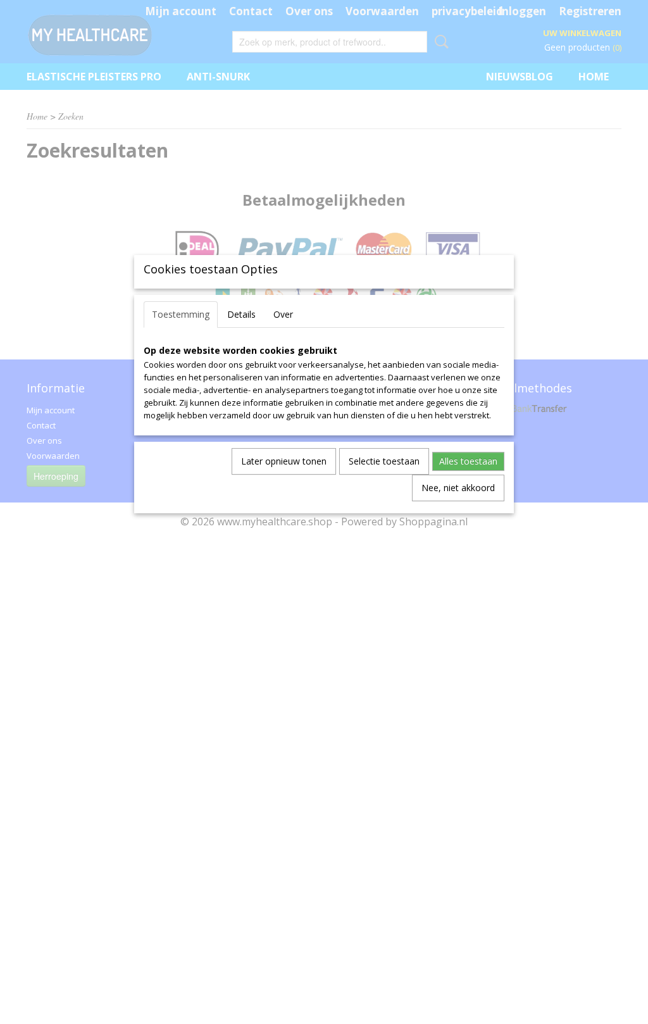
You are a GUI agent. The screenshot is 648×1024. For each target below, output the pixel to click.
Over (283, 314)
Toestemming (180, 314)
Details (241, 314)
